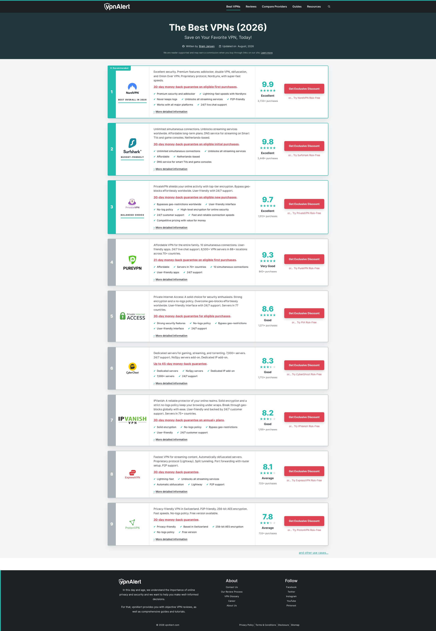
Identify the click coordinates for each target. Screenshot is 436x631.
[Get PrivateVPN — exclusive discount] (218, 207)
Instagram (291, 596)
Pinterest (291, 605)
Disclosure (283, 625)
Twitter (291, 591)
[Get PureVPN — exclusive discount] (218, 262)
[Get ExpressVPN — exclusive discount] (218, 474)
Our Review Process (232, 591)
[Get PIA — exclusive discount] (218, 316)
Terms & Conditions (265, 625)
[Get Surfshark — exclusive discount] (218, 149)
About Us (232, 605)
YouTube (291, 601)
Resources (314, 6)
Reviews (251, 6)
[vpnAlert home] (117, 6)
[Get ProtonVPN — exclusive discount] (218, 524)
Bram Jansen (207, 46)
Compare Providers (274, 6)
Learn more (266, 52)
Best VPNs (233, 6)
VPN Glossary (231, 596)
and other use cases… (313, 552)
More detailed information (170, 111)
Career (231, 601)
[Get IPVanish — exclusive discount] (218, 420)
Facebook (291, 587)
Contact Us (232, 587)
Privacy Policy (246, 625)
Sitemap (295, 625)
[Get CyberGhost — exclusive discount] (218, 368)
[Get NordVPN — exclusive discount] (218, 92)
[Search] (329, 6)
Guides (297, 6)
